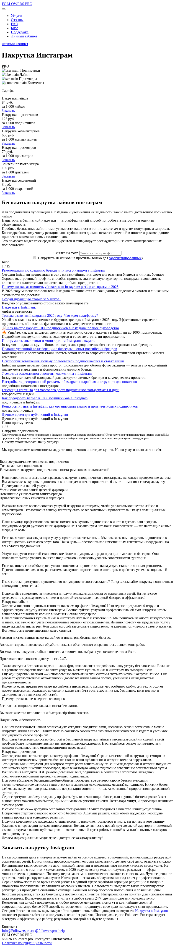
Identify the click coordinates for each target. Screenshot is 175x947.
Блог (14, 28)
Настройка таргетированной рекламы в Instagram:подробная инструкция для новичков (69, 382)
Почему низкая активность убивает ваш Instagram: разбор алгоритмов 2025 (60, 287)
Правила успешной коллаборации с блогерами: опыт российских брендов (59, 349)
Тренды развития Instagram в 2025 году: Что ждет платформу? (50, 315)
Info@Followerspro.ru (18, 931)
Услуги (16, 16)
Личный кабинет (24, 36)
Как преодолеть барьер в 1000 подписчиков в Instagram (45, 398)
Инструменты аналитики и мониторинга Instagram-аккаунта (48, 341)
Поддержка (19, 32)
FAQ (14, 24)
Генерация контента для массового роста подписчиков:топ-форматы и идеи (60, 390)
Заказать (8, 110)
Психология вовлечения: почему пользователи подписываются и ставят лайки (63, 361)
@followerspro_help (50, 931)
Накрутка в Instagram (151, 911)
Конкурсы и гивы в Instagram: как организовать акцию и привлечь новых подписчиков (70, 406)
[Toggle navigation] (3, 9)
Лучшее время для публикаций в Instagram (35, 414)
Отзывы (17, 20)
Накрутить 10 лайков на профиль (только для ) (90, 258)
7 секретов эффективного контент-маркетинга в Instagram (47, 373)
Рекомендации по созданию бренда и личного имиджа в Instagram (53, 270)
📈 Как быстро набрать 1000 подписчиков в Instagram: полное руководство (60, 328)
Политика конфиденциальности (27, 943)
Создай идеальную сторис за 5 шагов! (31, 299)
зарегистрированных (125, 258)
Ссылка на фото (66, 253)
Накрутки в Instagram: (19, 307)
